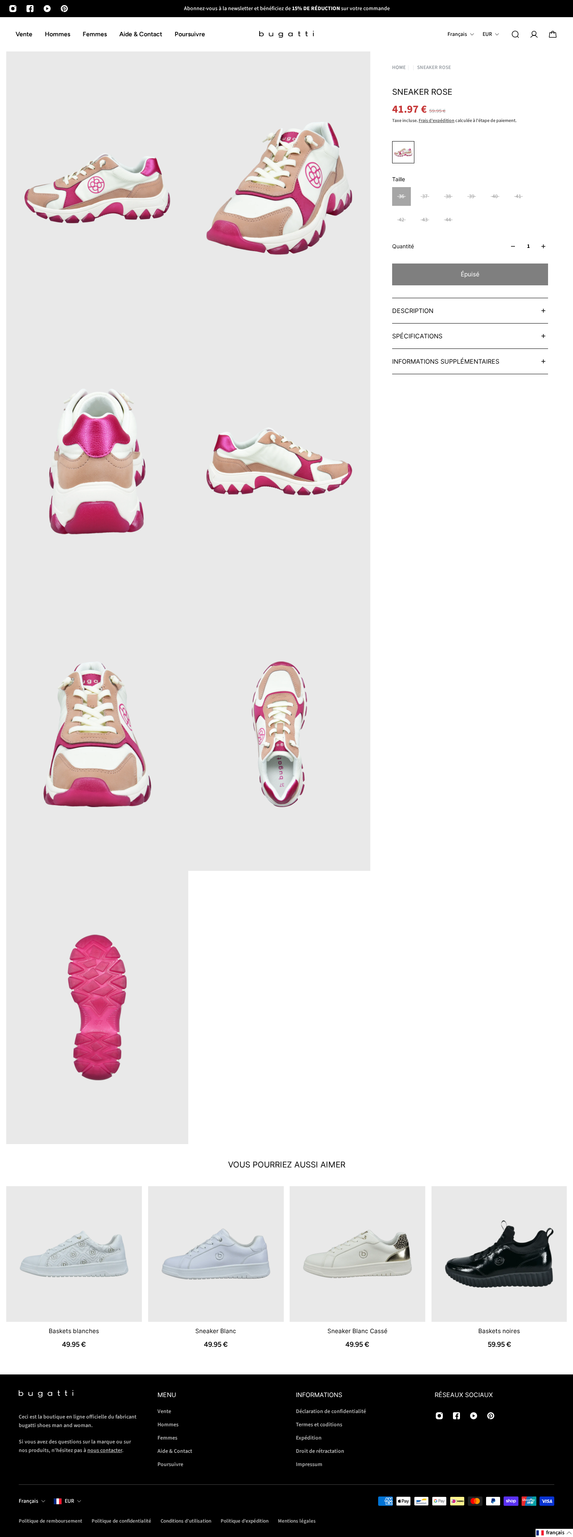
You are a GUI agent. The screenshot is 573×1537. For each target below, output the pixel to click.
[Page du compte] (534, 34)
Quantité (403, 246)
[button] (554, 1533)
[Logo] (286, 34)
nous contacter (104, 1450)
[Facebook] (30, 8)
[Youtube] (47, 8)
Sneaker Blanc (215, 1330)
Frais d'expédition (437, 120)
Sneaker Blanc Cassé (357, 1330)
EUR (69, 1501)
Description (412, 311)
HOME (399, 67)
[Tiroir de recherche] (515, 34)
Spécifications (417, 336)
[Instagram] (12, 8)
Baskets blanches (74, 1330)
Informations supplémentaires (445, 361)
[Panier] (552, 34)
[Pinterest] (64, 8)
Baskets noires (499, 1330)
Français (28, 1501)
